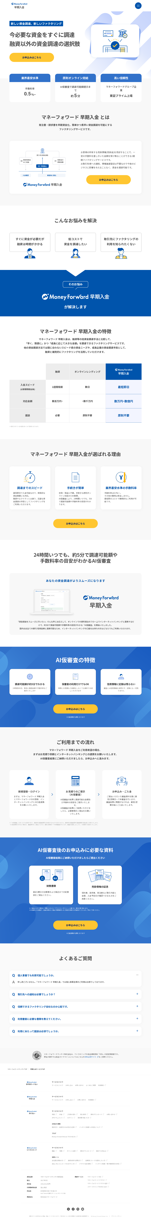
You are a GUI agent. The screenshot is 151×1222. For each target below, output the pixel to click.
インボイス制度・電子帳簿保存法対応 (107, 1164)
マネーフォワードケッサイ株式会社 (52, 1177)
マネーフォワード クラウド (96, 1180)
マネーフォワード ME (94, 1177)
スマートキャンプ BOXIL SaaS (97, 1187)
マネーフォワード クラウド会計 (98, 1183)
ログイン (70, 1118)
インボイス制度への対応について (90, 1127)
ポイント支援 (71, 1151)
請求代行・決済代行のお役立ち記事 (63, 1127)
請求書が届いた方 (83, 1118)
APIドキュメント (57, 1118)
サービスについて (57, 1085)
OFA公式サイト (90, 1057)
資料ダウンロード (96, 1114)
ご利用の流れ (71, 1114)
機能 (53, 1151)
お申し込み (69, 1085)
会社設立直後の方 (57, 1160)
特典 (60, 1151)
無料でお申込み (101, 1151)
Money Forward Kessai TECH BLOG (64, 1137)
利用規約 (101, 1085)
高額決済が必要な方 (74, 1160)
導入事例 (83, 1114)
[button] (138, 5)
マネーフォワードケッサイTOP (17, 1069)
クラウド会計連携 (85, 1164)
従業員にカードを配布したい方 (95, 1160)
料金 (60, 1114)
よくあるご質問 (91, 1085)
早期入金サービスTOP (37, 1069)
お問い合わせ (79, 1085)
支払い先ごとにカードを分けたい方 (63, 1164)
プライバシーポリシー (116, 1216)
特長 (53, 1114)
